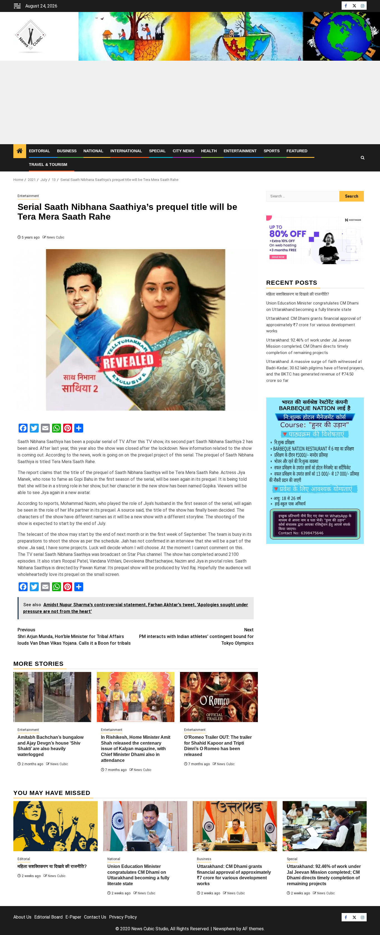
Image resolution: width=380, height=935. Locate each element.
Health (209, 151)
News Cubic (55, 237)
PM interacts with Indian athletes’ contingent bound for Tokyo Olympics (196, 636)
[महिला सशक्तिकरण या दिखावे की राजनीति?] (55, 826)
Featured (297, 151)
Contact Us (95, 917)
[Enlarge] (356, 405)
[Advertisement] (190, 102)
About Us (22, 917)
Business (67, 151)
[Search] (362, 158)
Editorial (39, 151)
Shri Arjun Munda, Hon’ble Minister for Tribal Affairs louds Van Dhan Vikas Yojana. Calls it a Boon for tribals (74, 636)
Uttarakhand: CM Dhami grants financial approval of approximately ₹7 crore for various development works (313, 324)
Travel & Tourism (48, 164)
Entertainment (240, 151)
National (93, 151)
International (126, 151)
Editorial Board (48, 917)
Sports (272, 151)
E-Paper (73, 917)
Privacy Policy (123, 917)
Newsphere (224, 928)
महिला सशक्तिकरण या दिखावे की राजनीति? (297, 293)
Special (157, 151)
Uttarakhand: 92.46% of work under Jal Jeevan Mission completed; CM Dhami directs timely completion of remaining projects (308, 346)
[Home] (20, 151)
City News (183, 151)
